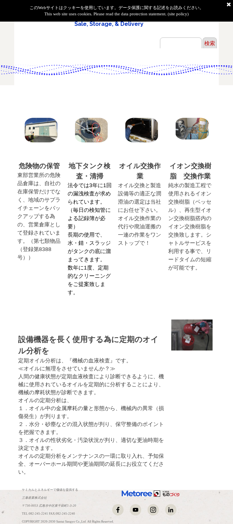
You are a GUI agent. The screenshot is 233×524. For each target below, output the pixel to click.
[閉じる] (229, 4)
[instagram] (153, 509)
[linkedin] (170, 509)
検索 (209, 43)
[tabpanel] (39, 211)
